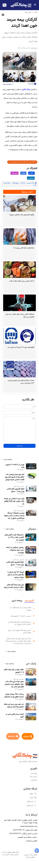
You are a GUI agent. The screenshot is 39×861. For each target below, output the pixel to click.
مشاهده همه (8, 459)
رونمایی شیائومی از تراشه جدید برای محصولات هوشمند (15, 550)
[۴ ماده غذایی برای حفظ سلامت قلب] (19, 269)
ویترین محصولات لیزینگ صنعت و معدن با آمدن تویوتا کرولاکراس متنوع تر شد (14, 516)
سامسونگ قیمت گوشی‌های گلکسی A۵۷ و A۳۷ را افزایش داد (14, 537)
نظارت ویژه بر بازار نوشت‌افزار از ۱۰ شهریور (20, 608)
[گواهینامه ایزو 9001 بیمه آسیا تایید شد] (19, 336)
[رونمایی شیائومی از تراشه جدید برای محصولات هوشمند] (30, 549)
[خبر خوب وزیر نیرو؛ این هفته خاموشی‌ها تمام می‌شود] (30, 706)
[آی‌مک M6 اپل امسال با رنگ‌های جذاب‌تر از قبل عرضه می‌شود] (30, 574)
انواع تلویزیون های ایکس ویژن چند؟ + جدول (15, 490)
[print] (3, 15)
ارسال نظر (19, 446)
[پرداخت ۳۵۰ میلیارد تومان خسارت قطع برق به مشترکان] (30, 696)
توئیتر (23, 173)
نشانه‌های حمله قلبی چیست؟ (24, 247)
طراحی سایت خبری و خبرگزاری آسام (30, 856)
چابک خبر (31, 664)
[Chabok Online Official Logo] (21, 5)
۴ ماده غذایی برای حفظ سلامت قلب (21, 281)
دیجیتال (32, 529)
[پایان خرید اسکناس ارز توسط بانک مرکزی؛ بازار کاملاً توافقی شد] (31, 500)
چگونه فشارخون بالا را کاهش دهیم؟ (21, 214)
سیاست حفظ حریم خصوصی (27, 837)
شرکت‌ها (11, 736)
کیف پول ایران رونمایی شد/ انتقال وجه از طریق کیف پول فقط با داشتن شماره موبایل (14, 477)
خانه (36, 12)
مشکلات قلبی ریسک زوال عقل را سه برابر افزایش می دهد (20, 315)
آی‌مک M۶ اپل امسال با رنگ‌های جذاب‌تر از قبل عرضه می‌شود (16, 575)
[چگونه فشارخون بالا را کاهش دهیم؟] (19, 203)
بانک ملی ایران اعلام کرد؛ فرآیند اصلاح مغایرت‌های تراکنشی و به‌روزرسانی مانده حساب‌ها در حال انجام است (18, 641)
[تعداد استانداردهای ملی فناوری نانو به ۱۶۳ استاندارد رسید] (19, 369)
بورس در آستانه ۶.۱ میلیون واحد (15, 466)
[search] (4, 5)
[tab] (29, 600)
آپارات (31, 797)
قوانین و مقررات (31, 840)
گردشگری (34, 780)
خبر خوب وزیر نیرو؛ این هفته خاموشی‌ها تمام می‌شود (14, 705)
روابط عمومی (7, 183)
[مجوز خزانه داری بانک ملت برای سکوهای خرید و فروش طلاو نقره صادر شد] (30, 682)
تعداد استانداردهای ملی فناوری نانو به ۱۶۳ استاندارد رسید (21, 381)
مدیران (26, 736)
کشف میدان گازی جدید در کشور (15, 715)
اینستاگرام (30, 801)
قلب (35, 185)
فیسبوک (14, 173)
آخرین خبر (29, 600)
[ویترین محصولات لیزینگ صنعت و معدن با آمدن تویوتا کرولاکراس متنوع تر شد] (31, 513)
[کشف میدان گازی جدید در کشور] (30, 716)
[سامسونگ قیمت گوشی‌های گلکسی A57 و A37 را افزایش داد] (30, 537)
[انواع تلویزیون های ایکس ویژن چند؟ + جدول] (31, 489)
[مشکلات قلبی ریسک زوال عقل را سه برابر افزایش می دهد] (19, 303)
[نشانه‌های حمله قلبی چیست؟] (19, 236)
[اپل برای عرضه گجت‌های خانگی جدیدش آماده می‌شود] (30, 587)
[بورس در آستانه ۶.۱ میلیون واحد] (31, 466)
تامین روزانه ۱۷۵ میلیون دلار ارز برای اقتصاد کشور (19, 631)
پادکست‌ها (33, 777)
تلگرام (31, 173)
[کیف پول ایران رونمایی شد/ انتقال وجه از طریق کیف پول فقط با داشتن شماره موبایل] (31, 476)
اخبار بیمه (28, 12)
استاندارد (23, 183)
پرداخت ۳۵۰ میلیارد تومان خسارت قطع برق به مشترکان (14, 695)
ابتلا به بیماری (30, 183)
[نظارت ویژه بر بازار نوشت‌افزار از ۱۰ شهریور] (30, 672)
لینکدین (31, 178)
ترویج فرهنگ (15, 183)
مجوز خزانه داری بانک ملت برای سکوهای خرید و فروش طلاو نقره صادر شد (14, 684)
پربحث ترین (17, 600)
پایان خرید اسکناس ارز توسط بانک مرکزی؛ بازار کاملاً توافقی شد (14, 501)
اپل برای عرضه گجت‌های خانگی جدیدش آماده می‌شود (14, 586)
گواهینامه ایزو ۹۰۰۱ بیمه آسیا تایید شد (20, 347)
